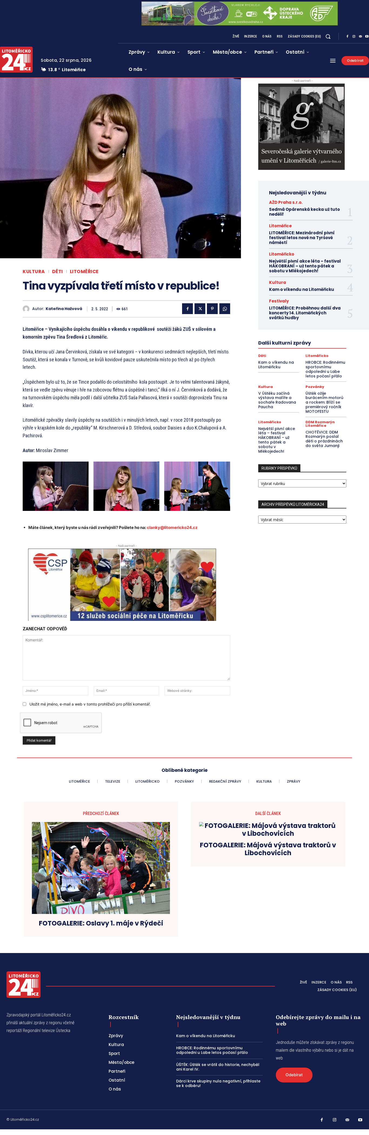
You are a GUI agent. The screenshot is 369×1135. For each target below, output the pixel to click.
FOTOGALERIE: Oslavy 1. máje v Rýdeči (101, 923)
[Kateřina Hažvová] (27, 308)
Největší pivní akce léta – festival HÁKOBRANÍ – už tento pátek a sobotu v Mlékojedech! (305, 266)
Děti (57, 271)
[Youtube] (360, 1120)
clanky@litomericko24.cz (172, 527)
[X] (199, 308)
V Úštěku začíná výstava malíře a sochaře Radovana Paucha (277, 400)
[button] (327, 36)
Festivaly (279, 301)
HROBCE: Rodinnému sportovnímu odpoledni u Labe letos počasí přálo (325, 369)
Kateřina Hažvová (64, 309)
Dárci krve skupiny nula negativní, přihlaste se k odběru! (218, 1083)
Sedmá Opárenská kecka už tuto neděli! (304, 212)
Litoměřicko (281, 254)
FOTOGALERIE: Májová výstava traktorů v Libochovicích (268, 849)
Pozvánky (315, 386)
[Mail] (360, 36)
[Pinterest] (212, 308)
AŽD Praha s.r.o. (286, 202)
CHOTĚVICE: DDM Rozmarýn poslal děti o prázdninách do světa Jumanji (324, 438)
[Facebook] (347, 36)
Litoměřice (84, 271)
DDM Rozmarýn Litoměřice (320, 423)
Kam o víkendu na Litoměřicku (301, 289)
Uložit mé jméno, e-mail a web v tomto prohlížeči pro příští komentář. (89, 704)
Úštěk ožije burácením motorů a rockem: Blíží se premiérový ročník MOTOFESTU (324, 402)
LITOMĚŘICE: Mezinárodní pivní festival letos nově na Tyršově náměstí (302, 237)
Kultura (34, 271)
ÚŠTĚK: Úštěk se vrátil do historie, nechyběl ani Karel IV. (217, 1067)
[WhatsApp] (224, 308)
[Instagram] (354, 36)
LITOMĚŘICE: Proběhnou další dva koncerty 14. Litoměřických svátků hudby (305, 313)
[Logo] (23, 984)
